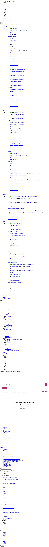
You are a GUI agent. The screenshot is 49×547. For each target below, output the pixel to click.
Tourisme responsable (7, 20)
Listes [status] (4, 525)
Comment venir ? (3, 447)
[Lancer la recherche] (12, 470)
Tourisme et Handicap (7, 437)
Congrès (4, 18)
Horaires (4, 435)
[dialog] (24, 539)
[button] (26, 68)
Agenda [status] (4, 524)
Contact (4, 434)
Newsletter (5, 439)
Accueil (4, 317)
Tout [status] (4, 522)
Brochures (5, 436)
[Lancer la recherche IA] (13, 470)
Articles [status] (4, 523)
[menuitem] (27, 68)
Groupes (4, 19)
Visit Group (27, 408)
